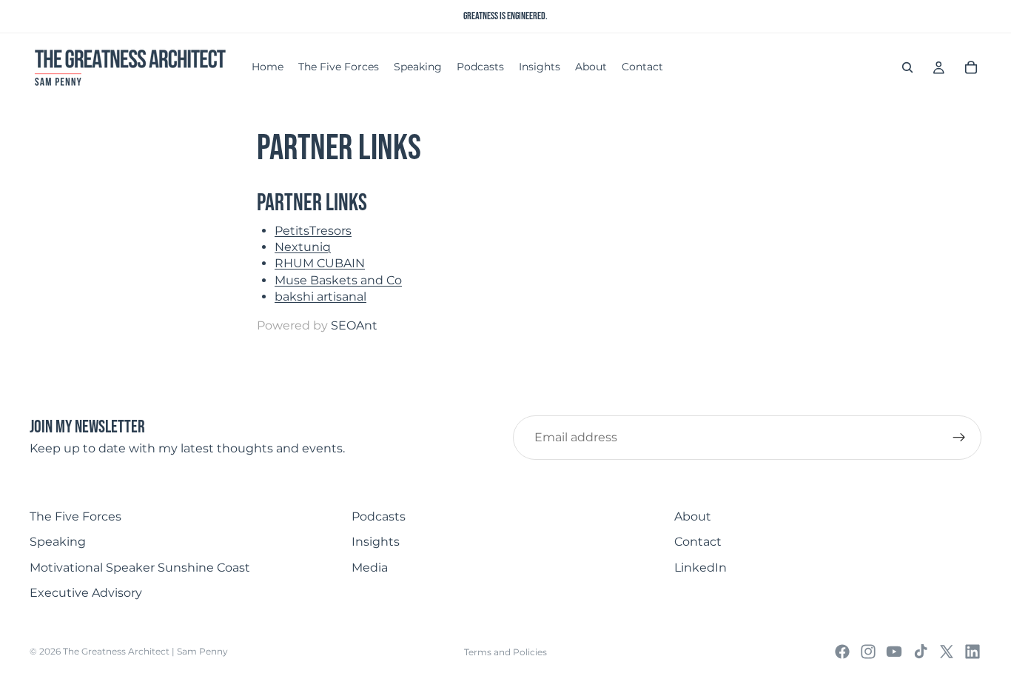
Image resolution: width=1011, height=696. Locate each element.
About (692, 516)
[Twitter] (946, 651)
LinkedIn (700, 568)
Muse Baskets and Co (338, 280)
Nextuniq (303, 247)
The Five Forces (75, 516)
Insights (376, 542)
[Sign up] (959, 437)
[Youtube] (894, 651)
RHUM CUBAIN (320, 263)
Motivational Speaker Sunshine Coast (140, 568)
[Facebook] (842, 651)
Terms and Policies (505, 651)
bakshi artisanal (320, 297)
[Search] (907, 67)
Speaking (58, 542)
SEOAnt (354, 325)
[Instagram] (868, 651)
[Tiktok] (921, 651)
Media (370, 568)
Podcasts (379, 516)
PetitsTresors (313, 231)
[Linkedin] (972, 651)
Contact (698, 542)
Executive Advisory (86, 593)
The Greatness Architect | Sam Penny (145, 651)
